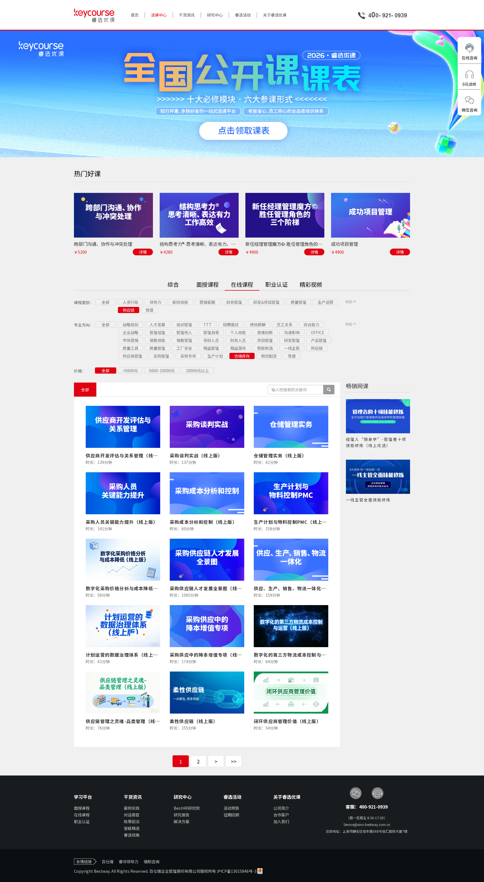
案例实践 (131, 808)
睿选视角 (131, 835)
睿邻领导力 (128, 861)
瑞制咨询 (151, 861)
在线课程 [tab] (242, 284)
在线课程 (82, 815)
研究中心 (215, 15)
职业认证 (82, 821)
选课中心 (159, 15)
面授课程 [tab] (207, 284)
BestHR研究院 (187, 808)
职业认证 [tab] (276, 284)
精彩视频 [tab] (311, 284)
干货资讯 (187, 15)
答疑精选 (131, 828)
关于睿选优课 (275, 15)
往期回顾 (231, 815)
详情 (143, 252)
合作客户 (281, 815)
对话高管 (131, 815)
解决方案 (181, 821)
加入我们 (281, 821)
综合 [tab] (173, 284)
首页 (135, 15)
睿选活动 (243, 15)
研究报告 (181, 815)
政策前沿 (131, 821)
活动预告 (231, 808)
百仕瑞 (107, 861)
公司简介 (281, 808)
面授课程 (82, 808)
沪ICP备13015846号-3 (237, 871)
